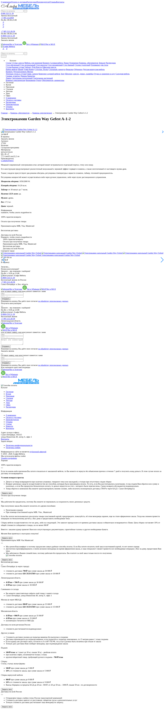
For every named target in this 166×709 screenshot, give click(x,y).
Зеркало (102, 63)
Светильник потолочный (22, 78)
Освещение (74, 63)
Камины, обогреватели (88, 63)
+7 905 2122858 (7, 18)
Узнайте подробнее (9, 458)
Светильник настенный (43, 78)
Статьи (9, 424)
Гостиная (9, 392)
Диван (66, 63)
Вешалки (70, 69)
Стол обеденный (13, 65)
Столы (8, 63)
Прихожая (10, 396)
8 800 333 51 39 (7, 13)
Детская (9, 400)
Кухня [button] (8, 85)
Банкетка (31, 76)
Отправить (6, 299)
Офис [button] (8, 96)
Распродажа (31, 2)
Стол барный (68, 65)
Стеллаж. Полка (41, 69)
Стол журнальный (27, 65)
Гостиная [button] (9, 83)
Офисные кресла (49, 67)
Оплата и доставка (19, 2)
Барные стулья (18, 67)
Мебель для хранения (33, 63)
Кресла (39, 67)
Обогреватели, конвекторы (53, 80)
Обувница (78, 69)
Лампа (8, 78)
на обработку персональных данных (53, 301)
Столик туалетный (82, 65)
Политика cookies (13, 448)
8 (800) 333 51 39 (8, 36)
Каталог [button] (13, 61)
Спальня (9, 398)
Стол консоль (41, 65)
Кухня (8, 394)
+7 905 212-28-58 (8, 31)
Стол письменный (55, 65)
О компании (6, 2)
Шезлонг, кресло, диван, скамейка (79, 74)
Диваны (23, 76)
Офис (8, 405)
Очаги (38, 80)
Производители (42, 2)
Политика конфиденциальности (19, 445)
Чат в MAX (50, 44)
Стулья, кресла (18, 63)
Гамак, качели (32, 74)
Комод (31, 69)
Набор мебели (11, 69)
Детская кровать (20, 72)
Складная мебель (122, 74)
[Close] (2, 306)
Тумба (26, 69)
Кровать (46, 63)
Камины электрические (15, 80)
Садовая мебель (56, 63)
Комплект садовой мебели (49, 74)
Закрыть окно (7, 493)
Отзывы (52, 2)
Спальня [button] (9, 89)
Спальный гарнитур (57, 69)
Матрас (30, 72)
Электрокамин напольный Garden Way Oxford (61, 255)
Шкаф (20, 69)
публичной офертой (38, 452)
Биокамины (31, 80)
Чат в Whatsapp (32, 44)
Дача (8, 403)
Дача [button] (8, 93)
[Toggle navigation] (3, 56)
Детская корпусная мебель (94, 69)
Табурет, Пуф (29, 67)
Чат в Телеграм (15, 44)
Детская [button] (9, 91)
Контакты (60, 2)
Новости (9, 426)
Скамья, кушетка (13, 76)
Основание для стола (99, 65)
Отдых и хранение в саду (104, 74)
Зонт (63, 74)
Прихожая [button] (10, 87)
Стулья (9, 67)
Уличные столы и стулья (16, 74)
